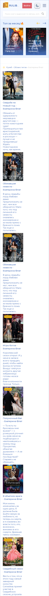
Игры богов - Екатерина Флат (12, 347)
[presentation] (38, 22)
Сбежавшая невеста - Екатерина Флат (12, 186)
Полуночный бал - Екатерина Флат (12, 420)
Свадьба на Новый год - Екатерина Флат (12, 105)
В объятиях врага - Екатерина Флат (12, 497)
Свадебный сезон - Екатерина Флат (13, 570)
